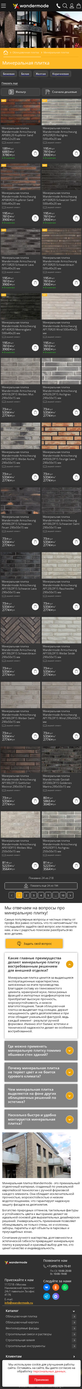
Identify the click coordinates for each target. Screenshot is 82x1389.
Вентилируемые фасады (22, 1328)
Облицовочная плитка (21, 1316)
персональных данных (49, 1371)
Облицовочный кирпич (22, 1322)
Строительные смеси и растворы (28, 1334)
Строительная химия (20, 1340)
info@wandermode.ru (19, 1303)
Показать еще (10, 83)
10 (63, 895)
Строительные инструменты (25, 1346)
